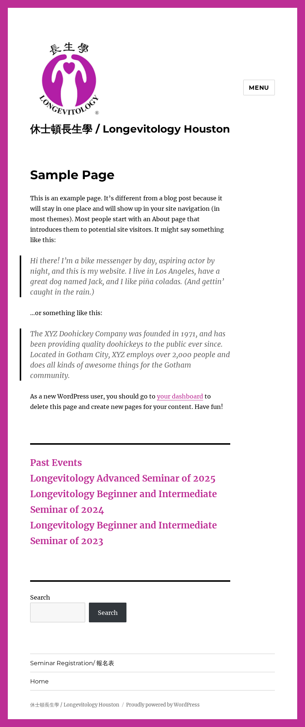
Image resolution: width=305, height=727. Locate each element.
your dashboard (180, 396)
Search (40, 597)
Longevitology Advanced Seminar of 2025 (123, 478)
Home (39, 681)
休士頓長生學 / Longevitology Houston (130, 129)
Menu (259, 87)
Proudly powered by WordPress (163, 705)
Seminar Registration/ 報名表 (72, 663)
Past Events (56, 463)
